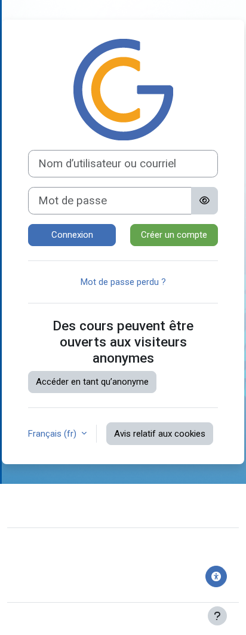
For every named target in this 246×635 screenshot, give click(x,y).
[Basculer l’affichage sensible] (204, 200)
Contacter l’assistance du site (99, 504)
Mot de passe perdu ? (123, 282)
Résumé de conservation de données (90, 567)
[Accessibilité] (216, 576)
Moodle (73, 618)
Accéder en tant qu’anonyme (92, 381)
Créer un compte (174, 234)
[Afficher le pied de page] (217, 615)
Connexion (72, 234)
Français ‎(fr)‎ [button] (53, 433)
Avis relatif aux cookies (159, 433)
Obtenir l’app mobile (55, 585)
